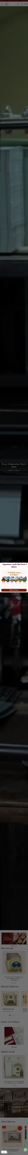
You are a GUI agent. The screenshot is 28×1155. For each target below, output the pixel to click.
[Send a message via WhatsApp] (25, 1149)
